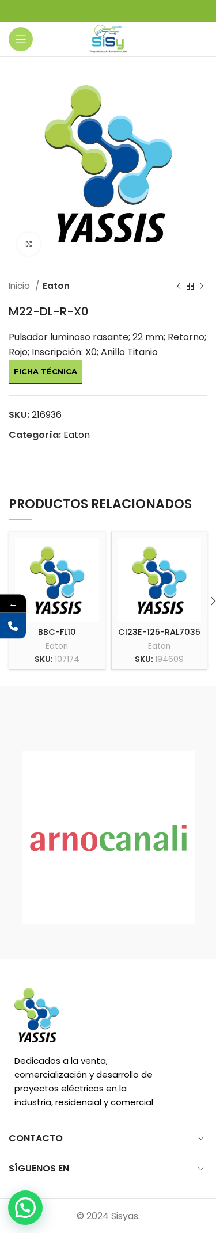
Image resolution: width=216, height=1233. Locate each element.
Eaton (56, 286)
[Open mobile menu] (21, 39)
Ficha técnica (45, 371)
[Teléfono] (13, 626)
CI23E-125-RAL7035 (159, 632)
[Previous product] (178, 286)
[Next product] (201, 286)
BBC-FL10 (57, 632)
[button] (25, 1207)
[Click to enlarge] (28, 244)
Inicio (20, 286)
